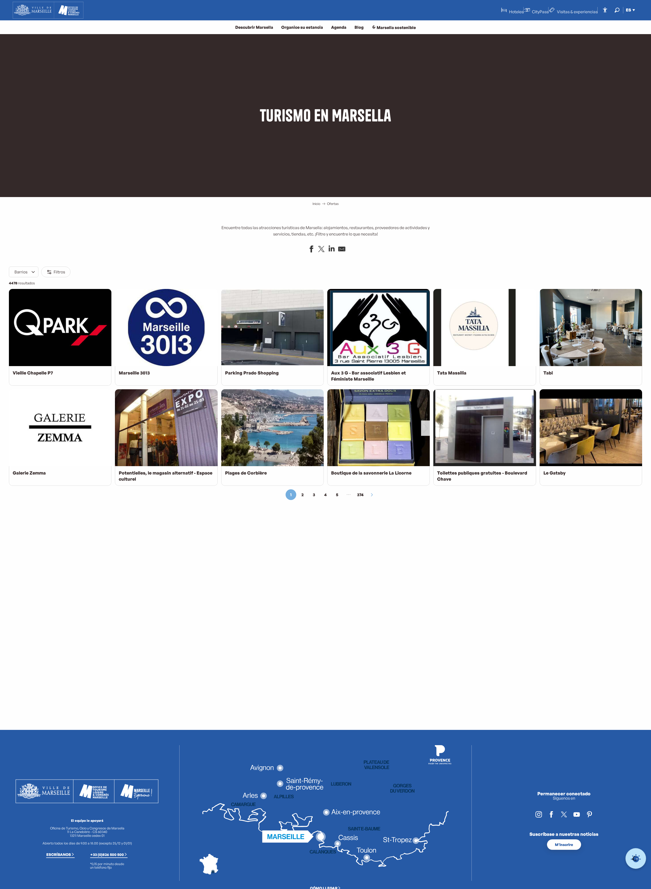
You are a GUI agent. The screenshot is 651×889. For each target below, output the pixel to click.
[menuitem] (48, 10)
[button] (617, 10)
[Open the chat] (636, 858)
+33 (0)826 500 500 (107, 854)
